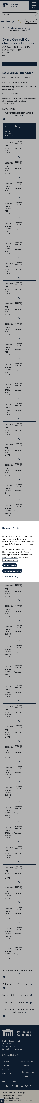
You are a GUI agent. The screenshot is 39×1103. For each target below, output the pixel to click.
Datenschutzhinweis (10, 560)
